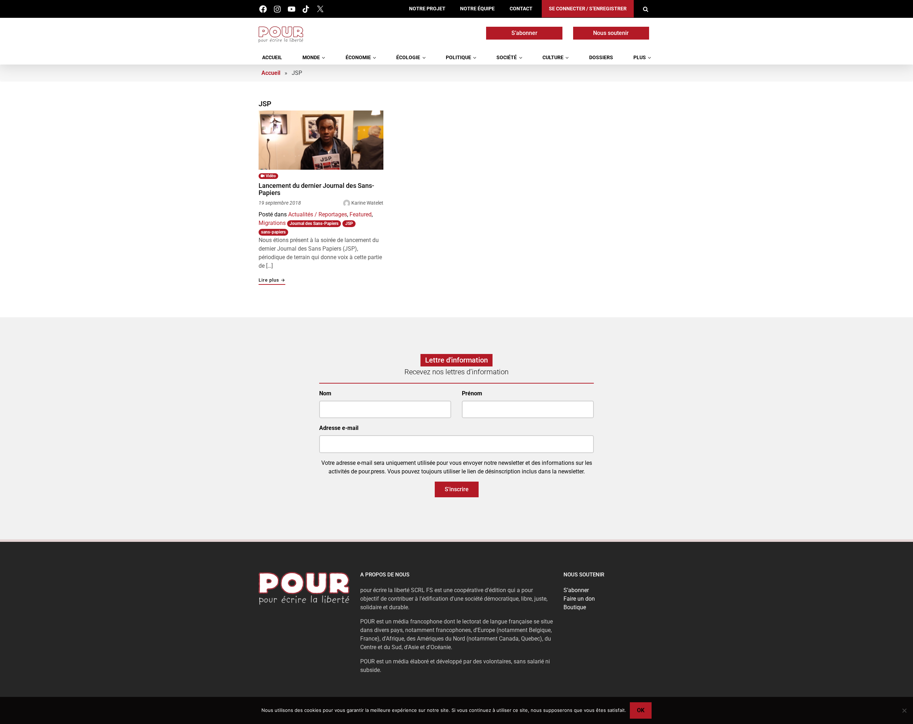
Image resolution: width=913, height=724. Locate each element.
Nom (325, 393)
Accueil (272, 58)
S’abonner (524, 33)
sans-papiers (273, 232)
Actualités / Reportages (317, 214)
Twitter (320, 9)
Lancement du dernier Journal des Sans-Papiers (316, 189)
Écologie (408, 58)
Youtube (291, 9)
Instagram (277, 9)
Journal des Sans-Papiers (314, 223)
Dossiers (601, 58)
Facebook (263, 9)
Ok (640, 710)
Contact (521, 9)
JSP (349, 223)
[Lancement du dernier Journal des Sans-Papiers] (321, 140)
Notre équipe (477, 9)
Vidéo (270, 176)
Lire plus (272, 280)
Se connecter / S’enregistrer (588, 9)
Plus (639, 58)
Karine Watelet (367, 203)
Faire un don (579, 598)
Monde (311, 58)
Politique (458, 58)
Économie (358, 58)
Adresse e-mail (338, 428)
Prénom (472, 393)
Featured (361, 214)
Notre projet (427, 9)
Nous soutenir (611, 33)
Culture (552, 58)
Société (506, 58)
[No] (904, 710)
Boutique (574, 607)
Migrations (272, 223)
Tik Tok (305, 9)
